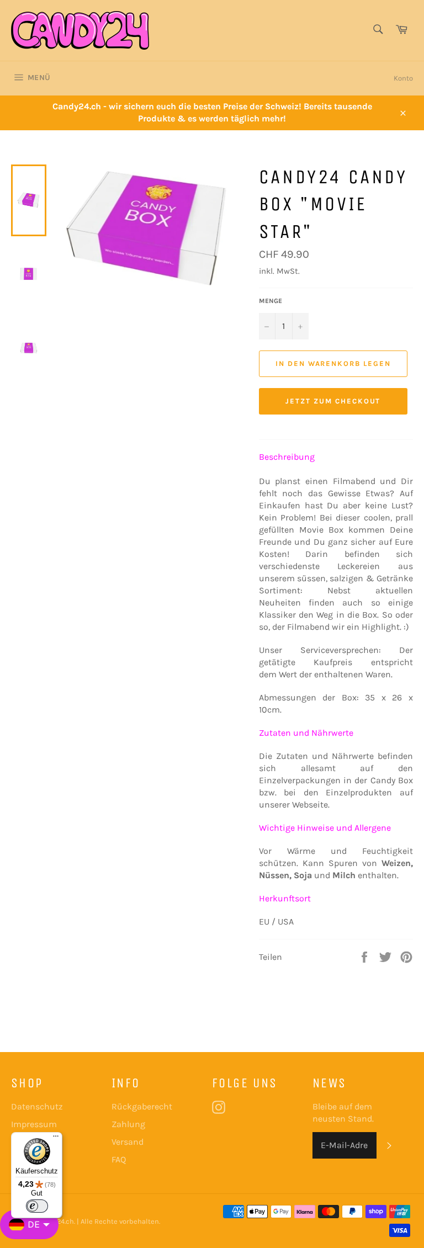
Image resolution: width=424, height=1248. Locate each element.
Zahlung (128, 1124)
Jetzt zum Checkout (332, 401)
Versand (128, 1142)
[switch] (37, 1206)
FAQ (119, 1159)
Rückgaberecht (142, 1106)
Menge (270, 301)
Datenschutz (37, 1106)
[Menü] (55, 1138)
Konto (403, 78)
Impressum (34, 1124)
